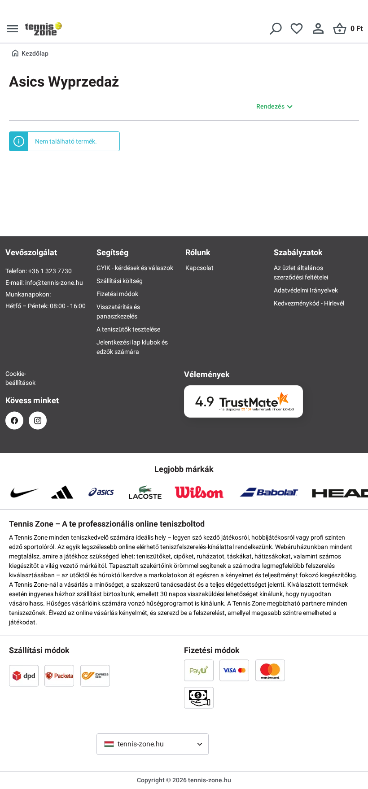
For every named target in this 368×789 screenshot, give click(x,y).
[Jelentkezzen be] (318, 29)
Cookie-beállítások (14, 378)
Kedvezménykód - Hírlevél (309, 303)
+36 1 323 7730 (50, 271)
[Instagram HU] (38, 420)
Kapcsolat (199, 267)
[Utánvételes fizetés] (199, 697)
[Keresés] (275, 29)
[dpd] (24, 675)
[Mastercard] (270, 670)
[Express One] (95, 675)
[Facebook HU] (14, 420)
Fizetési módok (117, 293)
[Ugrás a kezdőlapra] (43, 28)
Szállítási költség (119, 280)
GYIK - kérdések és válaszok (134, 267)
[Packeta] (59, 675)
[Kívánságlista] (296, 28)
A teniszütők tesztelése (128, 329)
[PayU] (199, 670)
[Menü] (12, 29)
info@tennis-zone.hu (54, 282)
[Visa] (234, 670)
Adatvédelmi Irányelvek (306, 290)
